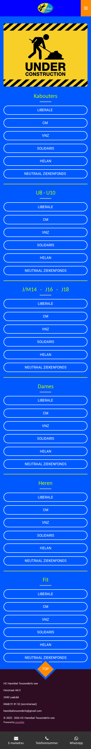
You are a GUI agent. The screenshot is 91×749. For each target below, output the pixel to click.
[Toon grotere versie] (46, 55)
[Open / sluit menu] (86, 8)
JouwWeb (19, 722)
